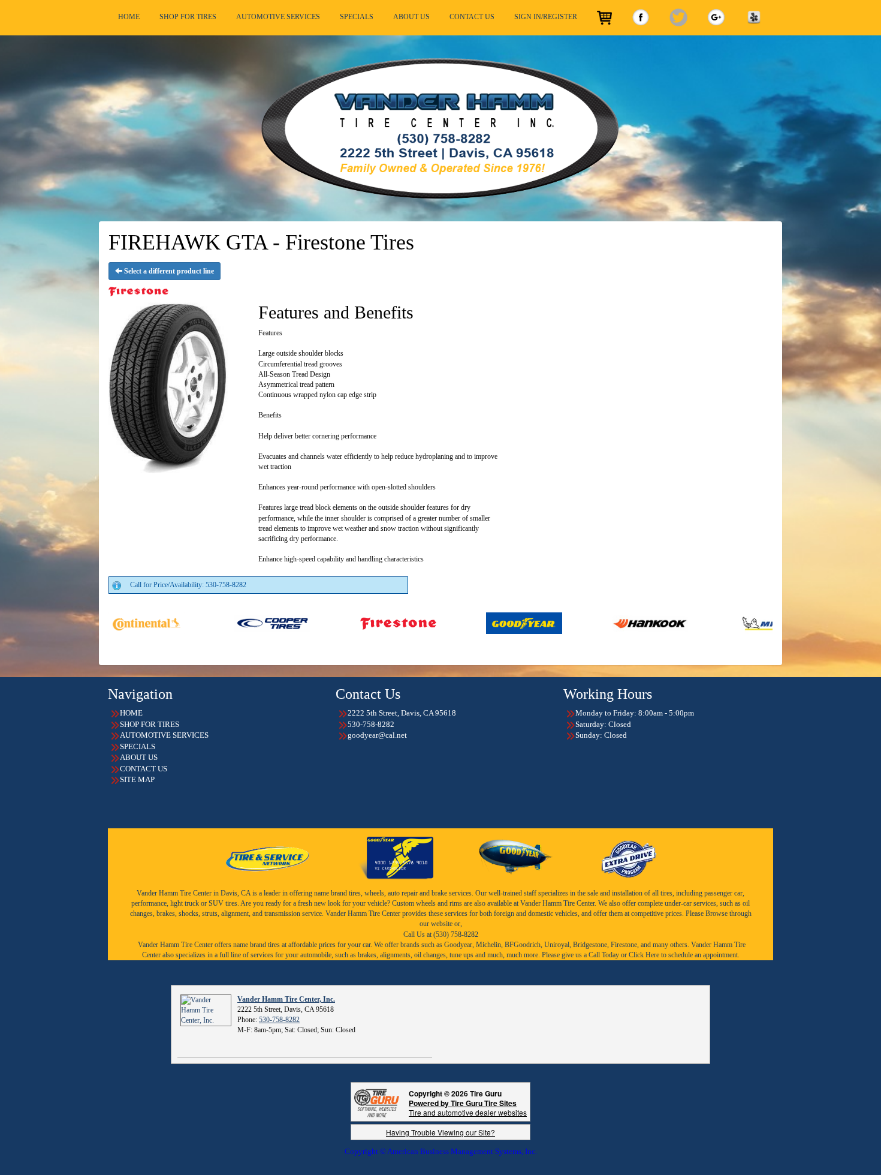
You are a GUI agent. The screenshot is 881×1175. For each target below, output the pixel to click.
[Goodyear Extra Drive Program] (628, 858)
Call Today (605, 955)
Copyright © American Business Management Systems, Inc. (441, 1151)
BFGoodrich (523, 944)
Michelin (488, 944)
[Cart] (604, 17)
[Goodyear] (447, 622)
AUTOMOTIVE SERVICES (278, 17)
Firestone (624, 944)
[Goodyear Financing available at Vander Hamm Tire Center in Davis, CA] (395, 858)
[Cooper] (196, 622)
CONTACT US (471, 17)
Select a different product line (168, 271)
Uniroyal (556, 944)
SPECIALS (356, 17)
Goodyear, (459, 944)
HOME (129, 17)
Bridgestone (590, 944)
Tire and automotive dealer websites (468, 1107)
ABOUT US (411, 17)
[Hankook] (573, 622)
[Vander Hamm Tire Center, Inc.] (205, 1009)
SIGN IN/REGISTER (545, 17)
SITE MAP (137, 779)
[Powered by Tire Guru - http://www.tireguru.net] (376, 1102)
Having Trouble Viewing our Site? (440, 1132)
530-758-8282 (279, 1019)
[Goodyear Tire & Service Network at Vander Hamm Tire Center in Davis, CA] (268, 858)
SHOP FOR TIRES (187, 17)
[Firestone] (321, 622)
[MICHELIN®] (699, 622)
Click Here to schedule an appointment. (684, 955)
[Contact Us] (440, 128)
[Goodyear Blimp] (515, 858)
